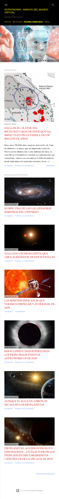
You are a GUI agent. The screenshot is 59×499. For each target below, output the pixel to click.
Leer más (50, 166)
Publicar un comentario (24, 166)
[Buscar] (53, 4)
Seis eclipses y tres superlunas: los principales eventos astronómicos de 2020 (27, 354)
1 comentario (20, 311)
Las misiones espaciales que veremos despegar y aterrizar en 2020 (29, 304)
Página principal (33, 22)
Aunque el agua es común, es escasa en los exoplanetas (25, 402)
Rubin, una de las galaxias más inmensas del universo (27, 210)
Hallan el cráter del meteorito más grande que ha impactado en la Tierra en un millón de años (27, 133)
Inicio (7, 22)
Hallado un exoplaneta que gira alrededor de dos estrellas (29, 255)
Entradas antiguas (45, 474)
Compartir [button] (8, 166)
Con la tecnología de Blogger (31, 490)
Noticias (17, 22)
